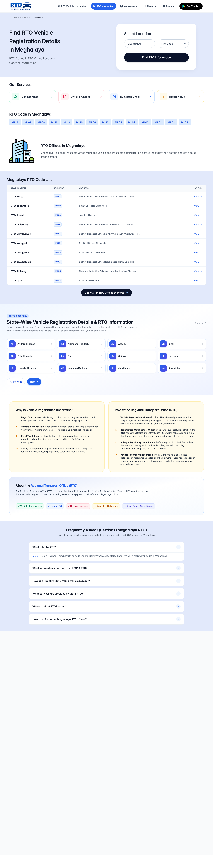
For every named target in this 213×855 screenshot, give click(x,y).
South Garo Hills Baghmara (93, 205)
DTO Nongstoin (20, 252)
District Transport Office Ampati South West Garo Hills (106, 196)
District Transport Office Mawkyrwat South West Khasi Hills (109, 233)
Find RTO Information (156, 57)
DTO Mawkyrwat (21, 233)
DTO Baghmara (20, 205)
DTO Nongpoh (19, 243)
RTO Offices (25, 17)
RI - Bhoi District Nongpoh (92, 243)
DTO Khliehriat (19, 224)
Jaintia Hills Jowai (88, 215)
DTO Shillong (18, 271)
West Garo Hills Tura (89, 280)
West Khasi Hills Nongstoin (92, 252)
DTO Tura (16, 280)
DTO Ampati (18, 196)
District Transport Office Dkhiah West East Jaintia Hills (107, 224)
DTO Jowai (17, 215)
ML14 (35, 556)
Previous (17, 381)
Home (14, 17)
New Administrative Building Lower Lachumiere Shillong (107, 271)
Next (32, 381)
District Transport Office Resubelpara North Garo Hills (106, 261)
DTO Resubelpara (21, 261)
